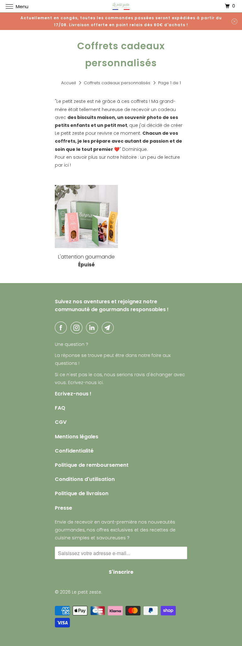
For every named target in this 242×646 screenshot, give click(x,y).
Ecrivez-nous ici (85, 382)
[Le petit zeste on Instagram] (78, 328)
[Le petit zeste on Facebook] (62, 328)
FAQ (60, 408)
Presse (63, 508)
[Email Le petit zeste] (109, 328)
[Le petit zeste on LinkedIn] (93, 328)
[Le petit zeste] (121, 6)
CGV (60, 422)
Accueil (68, 83)
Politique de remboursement (92, 465)
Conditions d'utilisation (85, 479)
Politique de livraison (81, 493)
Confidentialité (74, 450)
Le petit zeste (86, 592)
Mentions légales (76, 436)
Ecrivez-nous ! (73, 393)
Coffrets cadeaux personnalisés (117, 83)
